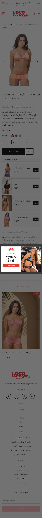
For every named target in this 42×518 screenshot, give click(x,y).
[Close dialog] (39, 247)
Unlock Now (11, 265)
